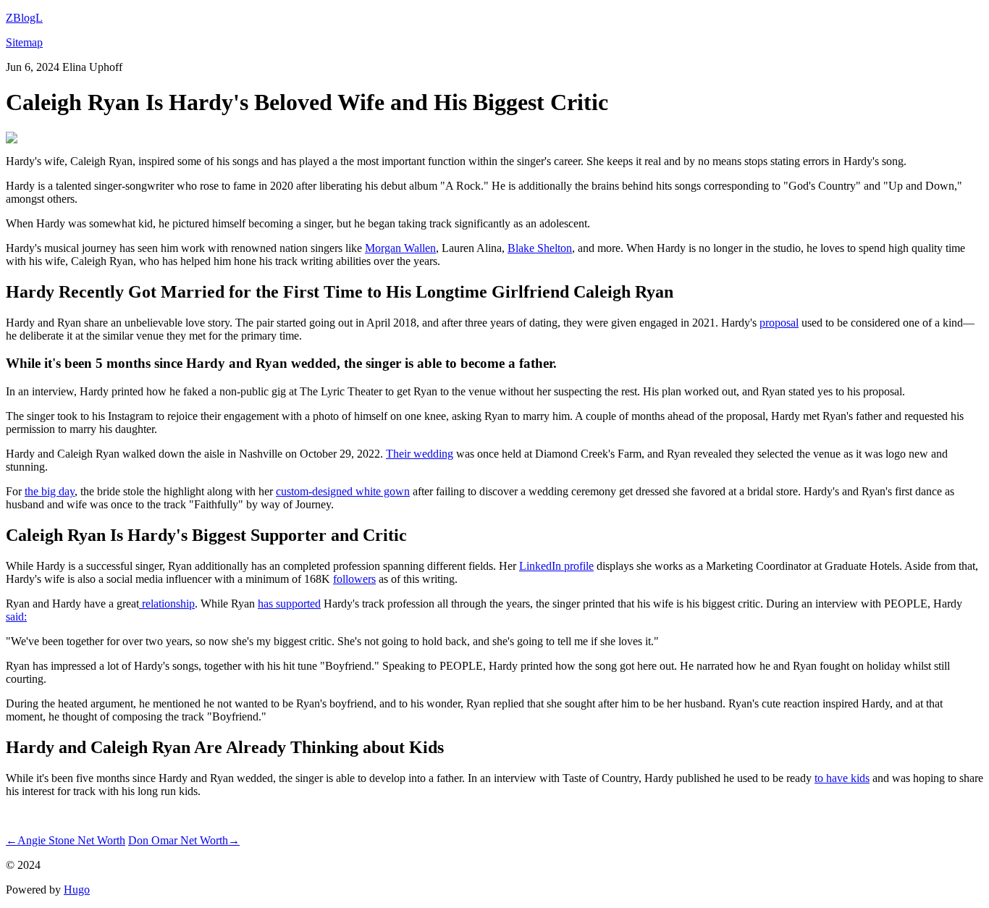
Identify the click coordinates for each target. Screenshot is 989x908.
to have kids (842, 778)
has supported (289, 603)
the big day (50, 491)
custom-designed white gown (343, 491)
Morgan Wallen (400, 248)
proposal (779, 322)
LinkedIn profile (556, 566)
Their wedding (419, 453)
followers (354, 579)
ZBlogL (24, 18)
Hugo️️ (77, 889)
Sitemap (24, 42)
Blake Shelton (540, 248)
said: (16, 616)
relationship (167, 603)
